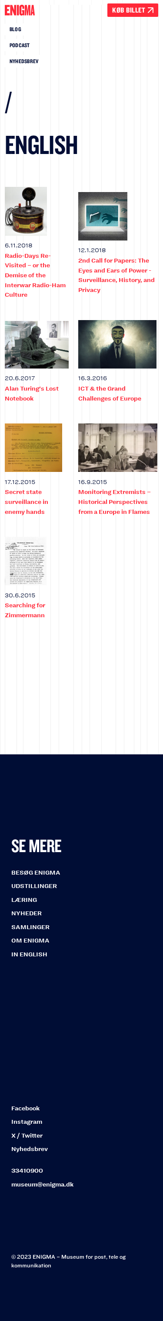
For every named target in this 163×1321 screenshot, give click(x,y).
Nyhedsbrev (24, 61)
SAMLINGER (30, 927)
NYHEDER (26, 913)
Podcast (20, 45)
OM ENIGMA (30, 940)
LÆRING (24, 900)
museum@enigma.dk (42, 1184)
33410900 (27, 1171)
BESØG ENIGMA (35, 873)
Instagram (26, 1122)
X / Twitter (27, 1136)
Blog (15, 29)
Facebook (25, 1108)
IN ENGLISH (29, 954)
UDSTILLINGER (34, 886)
